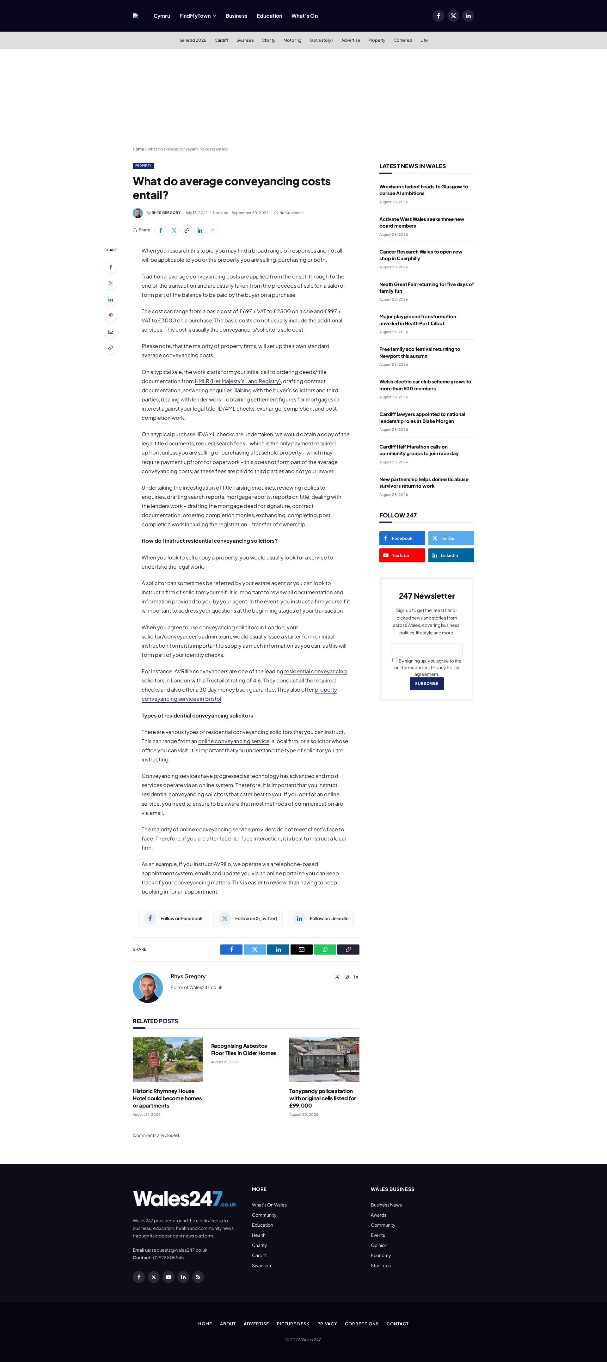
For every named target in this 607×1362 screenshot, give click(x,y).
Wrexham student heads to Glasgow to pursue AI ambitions (423, 189)
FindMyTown (195, 15)
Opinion (379, 1245)
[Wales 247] (135, 15)
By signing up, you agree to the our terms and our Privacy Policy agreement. (428, 667)
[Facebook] (110, 267)
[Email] (110, 331)
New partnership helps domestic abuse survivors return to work (424, 482)
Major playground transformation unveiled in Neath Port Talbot (417, 319)
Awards (378, 1215)
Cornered (403, 40)
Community (264, 1215)
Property (376, 40)
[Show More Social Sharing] (212, 230)
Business (236, 15)
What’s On (304, 15)
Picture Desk (293, 1323)
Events (378, 1235)
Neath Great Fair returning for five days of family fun (426, 287)
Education (269, 15)
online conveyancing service (233, 741)
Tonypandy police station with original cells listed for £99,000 (322, 1098)
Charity (268, 40)
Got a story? (321, 40)
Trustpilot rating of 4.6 (233, 680)
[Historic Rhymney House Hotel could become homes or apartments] (168, 1059)
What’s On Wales (269, 1204)
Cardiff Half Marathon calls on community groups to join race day (419, 449)
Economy (381, 1255)
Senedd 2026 (193, 40)
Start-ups (381, 1265)
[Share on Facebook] (161, 230)
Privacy (327, 1323)
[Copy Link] (187, 230)
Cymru (162, 15)
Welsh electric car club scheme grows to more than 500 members (425, 384)
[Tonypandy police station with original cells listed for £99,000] (324, 1059)
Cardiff (221, 40)
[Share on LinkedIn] (199, 230)
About (228, 1323)
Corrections (362, 1323)
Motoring (293, 40)
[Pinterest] (110, 315)
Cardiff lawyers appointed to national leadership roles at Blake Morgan (422, 417)
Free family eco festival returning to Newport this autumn (419, 352)
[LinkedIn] (110, 299)
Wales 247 (311, 1339)
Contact (397, 1323)
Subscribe (426, 683)
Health (259, 1235)
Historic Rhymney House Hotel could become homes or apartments (167, 1098)
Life (424, 40)
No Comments (292, 213)
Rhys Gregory (166, 213)
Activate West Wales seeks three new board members (421, 222)
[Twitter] (110, 283)
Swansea (245, 40)
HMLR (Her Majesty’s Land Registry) (238, 381)
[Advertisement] (303, 96)
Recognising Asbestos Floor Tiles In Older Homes (244, 1049)
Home (138, 149)
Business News (386, 1204)
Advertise (350, 40)
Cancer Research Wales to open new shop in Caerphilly (421, 254)
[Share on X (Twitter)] (174, 230)
